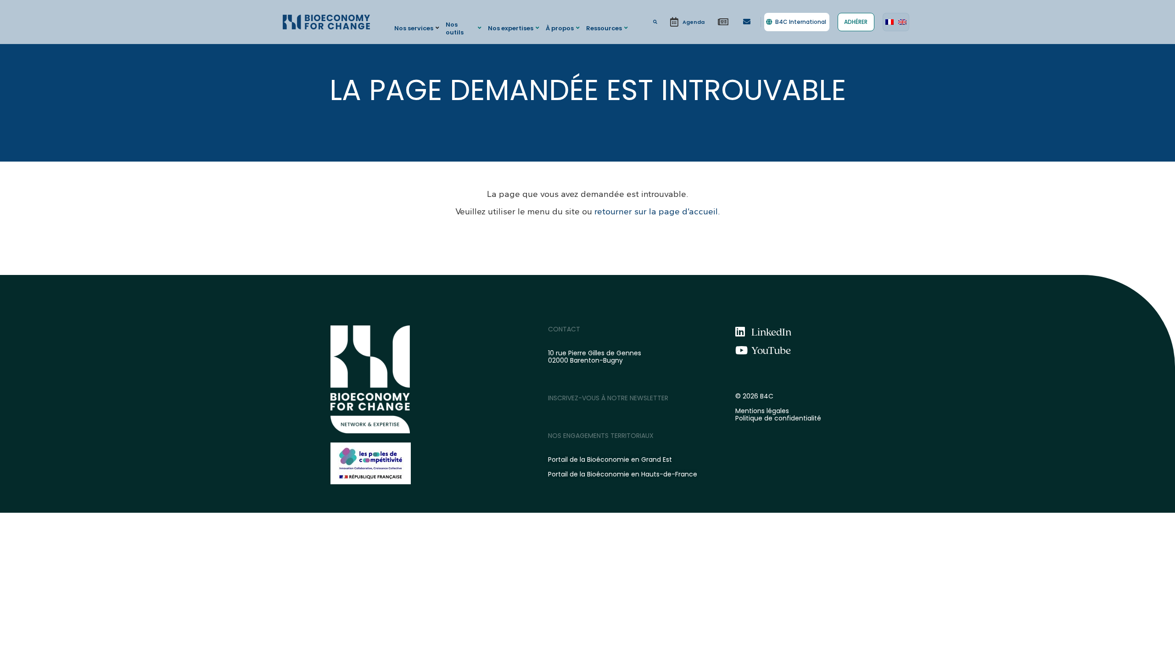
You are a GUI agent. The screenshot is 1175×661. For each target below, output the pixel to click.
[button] (417, 28)
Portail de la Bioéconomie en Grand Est (610, 459)
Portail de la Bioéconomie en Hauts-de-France (622, 474)
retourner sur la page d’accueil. (657, 211)
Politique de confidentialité (778, 418)
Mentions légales (762, 410)
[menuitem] (889, 22)
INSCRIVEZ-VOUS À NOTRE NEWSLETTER (608, 398)
